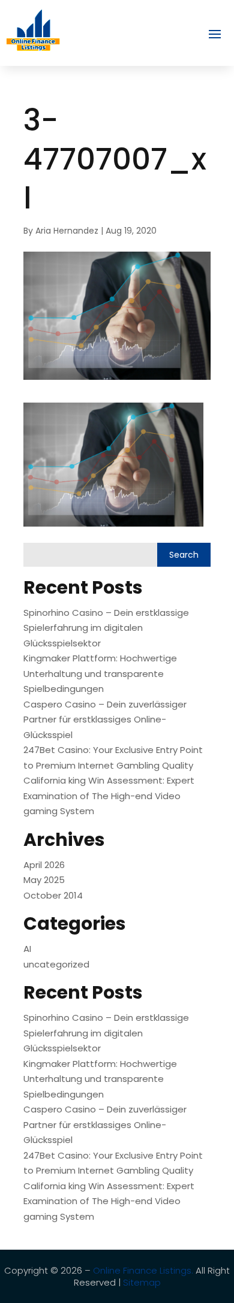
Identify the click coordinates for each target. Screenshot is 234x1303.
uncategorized (56, 964)
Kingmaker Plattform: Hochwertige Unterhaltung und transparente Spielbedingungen (100, 673)
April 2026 (44, 864)
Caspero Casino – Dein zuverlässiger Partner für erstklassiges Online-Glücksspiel (105, 719)
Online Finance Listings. (143, 1270)
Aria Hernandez (66, 231)
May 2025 (44, 879)
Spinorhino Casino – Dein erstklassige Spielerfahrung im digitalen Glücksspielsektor (106, 627)
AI (27, 948)
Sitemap (142, 1282)
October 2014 (53, 895)
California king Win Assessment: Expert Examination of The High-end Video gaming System (108, 795)
